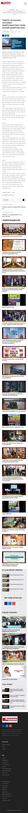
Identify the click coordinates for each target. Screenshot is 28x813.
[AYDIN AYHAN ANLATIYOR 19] (5, 589)
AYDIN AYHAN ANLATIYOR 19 (16, 589)
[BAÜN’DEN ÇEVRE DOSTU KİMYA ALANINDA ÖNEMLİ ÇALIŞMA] (14, 540)
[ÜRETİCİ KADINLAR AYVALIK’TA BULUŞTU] (14, 656)
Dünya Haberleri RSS (6, 768)
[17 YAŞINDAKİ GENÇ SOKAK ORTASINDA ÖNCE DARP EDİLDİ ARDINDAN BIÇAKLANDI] (14, 639)
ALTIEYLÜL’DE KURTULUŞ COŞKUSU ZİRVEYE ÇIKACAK (12, 359)
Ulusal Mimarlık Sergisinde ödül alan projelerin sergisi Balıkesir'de (11, 253)
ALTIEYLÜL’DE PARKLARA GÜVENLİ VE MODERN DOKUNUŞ (13, 530)
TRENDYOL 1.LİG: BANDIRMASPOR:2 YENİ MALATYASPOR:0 (12, 214)
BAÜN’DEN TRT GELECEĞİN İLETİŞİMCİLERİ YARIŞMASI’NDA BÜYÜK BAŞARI (12, 394)
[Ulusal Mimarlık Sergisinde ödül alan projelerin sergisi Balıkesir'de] (14, 245)
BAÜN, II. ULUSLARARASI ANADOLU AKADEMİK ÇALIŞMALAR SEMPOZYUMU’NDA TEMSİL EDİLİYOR (13, 290)
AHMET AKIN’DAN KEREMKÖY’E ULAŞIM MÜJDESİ (14, 411)
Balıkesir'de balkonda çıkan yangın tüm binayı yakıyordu (12, 443)
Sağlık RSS (4, 790)
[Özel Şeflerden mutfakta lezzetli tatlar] (14, 229)
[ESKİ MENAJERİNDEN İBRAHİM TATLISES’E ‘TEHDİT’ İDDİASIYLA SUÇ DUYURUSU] (5, 701)
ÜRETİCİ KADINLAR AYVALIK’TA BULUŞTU (13, 664)
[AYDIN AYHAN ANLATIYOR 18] (5, 575)
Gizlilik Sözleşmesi (6, 744)
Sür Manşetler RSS (6, 781)
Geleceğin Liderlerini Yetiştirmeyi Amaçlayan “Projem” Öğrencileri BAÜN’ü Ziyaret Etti (14, 323)
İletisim (3, 748)
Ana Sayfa (12, 9)
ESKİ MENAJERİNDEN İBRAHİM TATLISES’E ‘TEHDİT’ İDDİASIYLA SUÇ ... (17, 701)
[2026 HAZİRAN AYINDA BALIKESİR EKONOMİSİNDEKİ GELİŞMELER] (14, 557)
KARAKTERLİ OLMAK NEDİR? (9, 679)
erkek (13, 192)
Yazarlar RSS (5, 772)
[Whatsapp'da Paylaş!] (8, 36)
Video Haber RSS (6, 775)
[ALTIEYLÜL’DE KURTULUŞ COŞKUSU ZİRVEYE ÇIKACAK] (14, 352)
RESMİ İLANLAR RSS (6, 770)
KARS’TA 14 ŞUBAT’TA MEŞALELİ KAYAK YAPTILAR (17, 696)
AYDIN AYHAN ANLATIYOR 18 (16, 575)
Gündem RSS (5, 762)
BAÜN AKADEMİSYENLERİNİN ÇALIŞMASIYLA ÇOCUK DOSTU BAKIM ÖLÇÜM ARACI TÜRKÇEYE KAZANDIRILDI (12, 342)
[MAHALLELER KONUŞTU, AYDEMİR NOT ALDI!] (14, 420)
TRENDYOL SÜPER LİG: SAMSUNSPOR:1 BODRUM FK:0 (14, 206)
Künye (3, 746)
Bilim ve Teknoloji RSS (7, 796)
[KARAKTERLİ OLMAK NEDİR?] (14, 671)
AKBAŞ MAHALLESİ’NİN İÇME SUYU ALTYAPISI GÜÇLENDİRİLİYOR (13, 377)
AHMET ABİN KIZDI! (6, 514)
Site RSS (4, 758)
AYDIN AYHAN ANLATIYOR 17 (16, 584)
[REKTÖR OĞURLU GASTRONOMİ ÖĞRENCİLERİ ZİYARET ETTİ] (14, 622)
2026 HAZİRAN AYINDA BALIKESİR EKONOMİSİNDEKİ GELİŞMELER (10, 565)
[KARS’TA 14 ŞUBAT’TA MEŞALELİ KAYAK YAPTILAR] (5, 696)
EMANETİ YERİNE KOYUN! (8, 307)
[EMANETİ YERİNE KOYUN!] (14, 300)
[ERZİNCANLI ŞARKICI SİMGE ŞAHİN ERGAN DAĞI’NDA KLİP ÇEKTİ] (5, 690)
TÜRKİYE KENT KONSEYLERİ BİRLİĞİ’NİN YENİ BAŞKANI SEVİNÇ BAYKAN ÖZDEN (12, 461)
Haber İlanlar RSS (6, 800)
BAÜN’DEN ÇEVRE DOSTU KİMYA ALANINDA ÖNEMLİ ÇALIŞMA (12, 547)
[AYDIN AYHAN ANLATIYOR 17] (5, 585)
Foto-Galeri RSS (5, 783)
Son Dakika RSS (5, 764)
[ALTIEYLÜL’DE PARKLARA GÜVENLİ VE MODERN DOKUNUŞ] (14, 522)
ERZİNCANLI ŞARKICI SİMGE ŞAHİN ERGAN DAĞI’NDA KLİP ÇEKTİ (17, 691)
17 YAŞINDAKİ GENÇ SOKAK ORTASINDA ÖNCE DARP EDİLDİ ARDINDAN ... (13, 647)
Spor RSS (4, 766)
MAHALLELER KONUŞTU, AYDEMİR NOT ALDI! (13, 427)
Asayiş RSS (4, 798)
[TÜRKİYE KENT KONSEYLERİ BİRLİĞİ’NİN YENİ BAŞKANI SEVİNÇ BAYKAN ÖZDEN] (14, 453)
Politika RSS (4, 787)
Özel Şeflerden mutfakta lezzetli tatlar (12, 236)
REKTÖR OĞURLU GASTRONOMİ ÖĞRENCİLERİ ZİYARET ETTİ (11, 630)
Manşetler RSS (5, 760)
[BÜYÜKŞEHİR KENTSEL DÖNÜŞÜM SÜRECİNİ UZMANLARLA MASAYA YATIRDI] (14, 489)
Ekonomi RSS (5, 785)
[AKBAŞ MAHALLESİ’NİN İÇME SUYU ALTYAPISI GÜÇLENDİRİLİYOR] (14, 369)
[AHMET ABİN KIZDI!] (14, 506)
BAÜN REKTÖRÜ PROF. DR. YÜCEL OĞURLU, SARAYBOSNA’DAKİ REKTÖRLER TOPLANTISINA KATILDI (13, 271)
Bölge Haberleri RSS (6, 794)
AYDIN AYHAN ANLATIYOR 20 (17, 579)
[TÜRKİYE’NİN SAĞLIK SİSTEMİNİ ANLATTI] (5, 707)
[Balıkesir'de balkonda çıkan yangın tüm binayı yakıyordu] (14, 436)
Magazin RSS (5, 792)
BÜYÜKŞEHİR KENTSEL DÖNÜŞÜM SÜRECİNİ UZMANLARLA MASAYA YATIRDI (12, 497)
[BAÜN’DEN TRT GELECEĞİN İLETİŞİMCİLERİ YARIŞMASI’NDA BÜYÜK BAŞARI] (14, 386)
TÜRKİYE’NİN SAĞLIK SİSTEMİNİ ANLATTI (17, 707)
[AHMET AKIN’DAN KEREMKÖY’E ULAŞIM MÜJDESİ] (14, 404)
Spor (17, 9)
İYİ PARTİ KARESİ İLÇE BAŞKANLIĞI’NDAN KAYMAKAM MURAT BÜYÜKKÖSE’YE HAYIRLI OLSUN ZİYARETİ (12, 479)
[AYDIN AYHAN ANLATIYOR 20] (5, 580)
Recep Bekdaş (18, 810)
